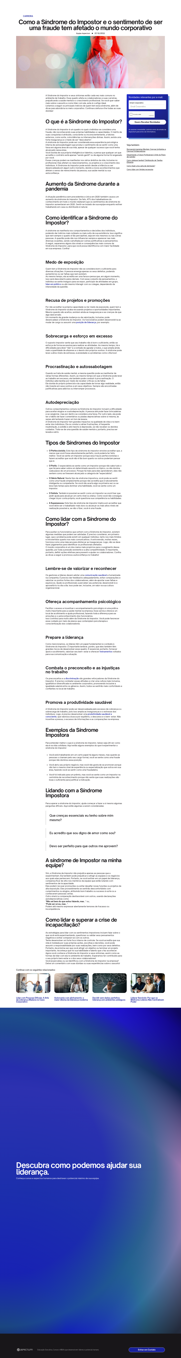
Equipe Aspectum (83, 33)
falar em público (53, 284)
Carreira (28, 16)
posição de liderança (86, 322)
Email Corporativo (136, 103)
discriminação (72, 678)
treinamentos (106, 651)
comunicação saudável (96, 575)
